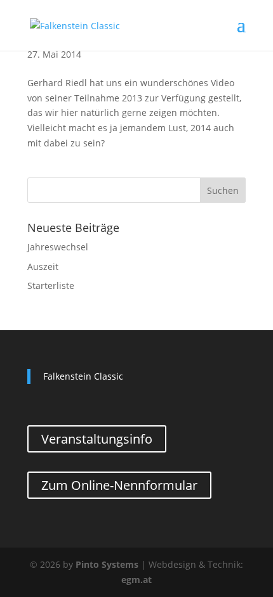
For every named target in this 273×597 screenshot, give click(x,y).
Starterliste (50, 285)
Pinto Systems (107, 564)
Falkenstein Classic (83, 376)
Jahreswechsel (57, 247)
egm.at (136, 580)
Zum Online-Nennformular (119, 485)
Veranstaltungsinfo (96, 438)
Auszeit (42, 266)
